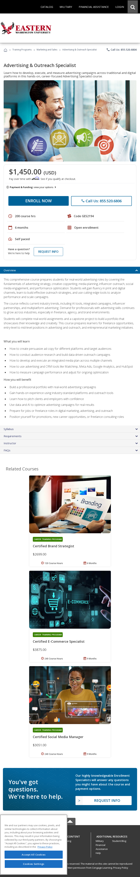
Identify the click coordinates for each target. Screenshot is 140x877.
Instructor (10, 443)
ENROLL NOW (38, 200)
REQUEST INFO (48, 252)
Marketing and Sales (47, 49)
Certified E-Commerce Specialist (59, 641)
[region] (33, 845)
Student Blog (119, 841)
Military (100, 841)
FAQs (7, 450)
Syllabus (9, 429)
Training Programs (22, 49)
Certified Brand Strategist (53, 546)
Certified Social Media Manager (58, 737)
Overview (10, 270)
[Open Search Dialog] (133, 6)
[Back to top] (70, 835)
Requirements (13, 436)
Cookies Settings (33, 864)
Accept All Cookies (33, 854)
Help (98, 853)
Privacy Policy (120, 867)
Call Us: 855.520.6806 (121, 50)
